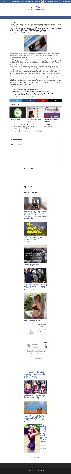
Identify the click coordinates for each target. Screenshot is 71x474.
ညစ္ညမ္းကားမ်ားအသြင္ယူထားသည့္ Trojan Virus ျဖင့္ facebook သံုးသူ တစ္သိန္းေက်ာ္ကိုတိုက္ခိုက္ (32, 92)
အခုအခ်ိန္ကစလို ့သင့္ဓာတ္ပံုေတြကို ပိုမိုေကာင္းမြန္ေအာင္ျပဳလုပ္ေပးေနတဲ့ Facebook (30, 91)
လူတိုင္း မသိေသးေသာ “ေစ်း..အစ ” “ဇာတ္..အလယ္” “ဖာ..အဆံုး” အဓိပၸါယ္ (19, 1)
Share (30, 100)
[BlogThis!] (37, 131)
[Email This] (36, 131)
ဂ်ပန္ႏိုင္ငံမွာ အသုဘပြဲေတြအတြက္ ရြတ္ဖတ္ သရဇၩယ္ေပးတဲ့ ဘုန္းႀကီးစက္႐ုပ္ (35, 287)
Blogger (37, 457)
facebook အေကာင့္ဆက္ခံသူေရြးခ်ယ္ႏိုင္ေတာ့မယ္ (22, 88)
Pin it (43, 100)
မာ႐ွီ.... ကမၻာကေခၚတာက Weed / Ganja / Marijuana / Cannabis (33, 240)
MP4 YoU (35, 7)
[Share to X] (39, 131)
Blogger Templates (41, 470)
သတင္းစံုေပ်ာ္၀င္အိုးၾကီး (17, 32)
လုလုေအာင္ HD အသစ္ (32, 321)
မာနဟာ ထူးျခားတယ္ (31, 265)
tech (33, 32)
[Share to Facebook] (40, 131)
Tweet (17, 100)
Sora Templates (33, 470)
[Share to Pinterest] (41, 131)
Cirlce (56, 100)
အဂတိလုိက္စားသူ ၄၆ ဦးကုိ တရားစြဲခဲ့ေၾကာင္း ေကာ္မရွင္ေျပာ (34, 418)
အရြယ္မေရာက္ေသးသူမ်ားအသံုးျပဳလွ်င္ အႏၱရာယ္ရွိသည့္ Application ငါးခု (28, 94)
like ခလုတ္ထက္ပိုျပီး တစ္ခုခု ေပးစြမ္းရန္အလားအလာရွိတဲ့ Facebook (25, 89)
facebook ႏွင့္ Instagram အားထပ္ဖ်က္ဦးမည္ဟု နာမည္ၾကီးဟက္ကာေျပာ (26, 96)
